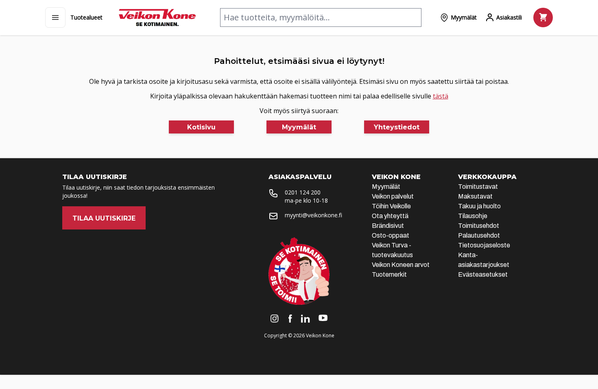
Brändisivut (388, 225)
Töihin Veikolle (391, 206)
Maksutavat (475, 196)
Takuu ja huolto (479, 206)
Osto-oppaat (390, 235)
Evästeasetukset (483, 274)
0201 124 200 (303, 192)
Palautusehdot (479, 235)
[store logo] (157, 17)
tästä (440, 96)
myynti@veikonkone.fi (313, 215)
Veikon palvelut (393, 196)
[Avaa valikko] (55, 17)
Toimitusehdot (478, 225)
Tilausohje (472, 215)
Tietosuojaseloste (484, 245)
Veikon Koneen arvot (401, 264)
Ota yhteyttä (390, 215)
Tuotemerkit (389, 274)
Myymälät (386, 186)
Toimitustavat (478, 186)
